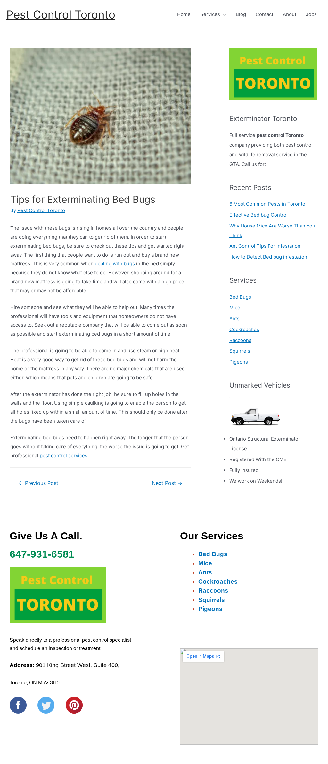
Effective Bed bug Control (258, 215)
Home (184, 14)
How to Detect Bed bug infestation (268, 257)
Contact (264, 14)
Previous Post (38, 483)
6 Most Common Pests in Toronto (267, 204)
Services (210, 14)
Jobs (311, 14)
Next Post (167, 483)
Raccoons (240, 340)
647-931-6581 (42, 554)
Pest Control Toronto (60, 14)
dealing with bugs (115, 264)
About (289, 14)
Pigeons (238, 362)
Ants (234, 318)
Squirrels (239, 351)
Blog (241, 14)
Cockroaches (244, 329)
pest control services (63, 455)
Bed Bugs (240, 297)
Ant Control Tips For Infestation (264, 246)
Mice (234, 308)
